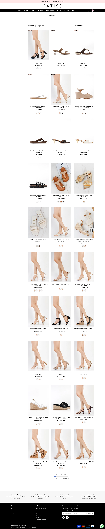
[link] (16, 495)
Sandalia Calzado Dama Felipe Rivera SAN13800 (61, 373)
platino (37, 335)
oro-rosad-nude (39, 202)
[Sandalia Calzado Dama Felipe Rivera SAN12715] (38, 267)
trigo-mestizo (83, 467)
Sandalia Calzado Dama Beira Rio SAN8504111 (84, 62)
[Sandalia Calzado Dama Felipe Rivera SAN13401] (38, 311)
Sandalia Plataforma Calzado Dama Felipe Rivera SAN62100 (61, 418)
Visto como (31, 25)
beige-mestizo (60, 379)
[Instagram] (67, 517)
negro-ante (61, 335)
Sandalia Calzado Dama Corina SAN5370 (61, 284)
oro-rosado (34, 290)
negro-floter (60, 424)
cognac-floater (62, 424)
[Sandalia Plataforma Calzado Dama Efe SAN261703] (38, 444)
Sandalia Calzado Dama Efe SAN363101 (84, 373)
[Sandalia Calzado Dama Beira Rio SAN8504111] (84, 45)
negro (62, 113)
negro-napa (83, 335)
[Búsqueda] (85, 11)
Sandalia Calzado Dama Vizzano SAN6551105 (38, 62)
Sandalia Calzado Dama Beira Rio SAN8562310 (61, 62)
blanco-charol (37, 424)
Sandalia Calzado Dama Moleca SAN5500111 (38, 196)
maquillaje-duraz (39, 468)
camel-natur (85, 246)
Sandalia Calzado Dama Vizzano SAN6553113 (38, 240)
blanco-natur (83, 246)
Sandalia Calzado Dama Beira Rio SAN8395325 (38, 107)
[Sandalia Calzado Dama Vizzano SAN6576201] (61, 134)
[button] (36, 26)
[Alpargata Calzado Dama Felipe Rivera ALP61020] (84, 311)
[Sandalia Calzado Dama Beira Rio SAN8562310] (61, 45)
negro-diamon (37, 202)
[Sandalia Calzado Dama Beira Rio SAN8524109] (61, 178)
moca (39, 246)
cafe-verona (39, 379)
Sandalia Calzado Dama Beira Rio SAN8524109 (61, 196)
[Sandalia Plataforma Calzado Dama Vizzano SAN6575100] (84, 89)
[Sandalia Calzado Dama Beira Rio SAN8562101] (61, 222)
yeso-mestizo (85, 467)
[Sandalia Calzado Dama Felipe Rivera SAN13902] (38, 356)
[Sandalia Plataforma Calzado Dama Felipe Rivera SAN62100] (61, 400)
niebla (39, 335)
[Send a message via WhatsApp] (102, 526)
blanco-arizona (85, 290)
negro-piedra (37, 68)
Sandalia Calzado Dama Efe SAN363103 (84, 417)
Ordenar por (79, 25)
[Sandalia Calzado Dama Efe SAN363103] (84, 400)
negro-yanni (85, 422)
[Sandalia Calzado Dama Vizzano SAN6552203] (61, 444)
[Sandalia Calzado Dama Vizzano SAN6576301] (84, 134)
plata (37, 290)
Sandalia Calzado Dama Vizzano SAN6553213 (84, 196)
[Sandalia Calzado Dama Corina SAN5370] (61, 267)
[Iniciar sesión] (88, 11)
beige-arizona (83, 290)
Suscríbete (89, 513)
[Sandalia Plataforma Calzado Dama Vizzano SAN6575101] (84, 222)
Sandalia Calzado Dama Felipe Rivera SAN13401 (38, 329)
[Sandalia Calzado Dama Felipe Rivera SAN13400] (84, 267)
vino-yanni (83, 422)
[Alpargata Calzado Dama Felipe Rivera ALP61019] (38, 400)
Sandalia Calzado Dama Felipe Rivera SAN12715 (38, 285)
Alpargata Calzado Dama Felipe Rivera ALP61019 (38, 418)
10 (63, 478)
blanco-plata (37, 113)
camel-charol (39, 424)
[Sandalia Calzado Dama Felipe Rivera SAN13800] (61, 356)
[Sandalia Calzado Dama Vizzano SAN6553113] (38, 222)
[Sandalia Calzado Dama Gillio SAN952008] (61, 311)
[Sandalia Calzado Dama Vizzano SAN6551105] (38, 45)
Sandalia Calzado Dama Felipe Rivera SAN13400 (84, 285)
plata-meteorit (85, 378)
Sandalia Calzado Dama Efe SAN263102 (84, 462)
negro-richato (39, 290)
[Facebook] (63, 517)
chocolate (83, 68)
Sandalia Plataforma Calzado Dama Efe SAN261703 (38, 462)
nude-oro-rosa (39, 113)
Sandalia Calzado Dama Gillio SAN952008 (61, 329)
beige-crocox (37, 379)
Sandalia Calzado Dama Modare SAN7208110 (38, 151)
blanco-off (60, 113)
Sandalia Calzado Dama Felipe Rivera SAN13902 (38, 373)
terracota (62, 246)
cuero (62, 289)
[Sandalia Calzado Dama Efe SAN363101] (84, 356)
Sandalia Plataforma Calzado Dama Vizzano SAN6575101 (84, 240)
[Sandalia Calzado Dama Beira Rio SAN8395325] (38, 89)
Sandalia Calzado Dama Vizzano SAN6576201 (61, 151)
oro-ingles (83, 378)
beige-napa (85, 335)
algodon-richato (42, 290)
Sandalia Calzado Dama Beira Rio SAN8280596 (61, 107)
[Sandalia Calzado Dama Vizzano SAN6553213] (84, 178)
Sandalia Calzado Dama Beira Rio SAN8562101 (61, 240)
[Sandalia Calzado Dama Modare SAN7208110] (38, 134)
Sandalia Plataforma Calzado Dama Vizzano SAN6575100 (84, 107)
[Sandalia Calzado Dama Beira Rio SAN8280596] (61, 89)
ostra (62, 68)
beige (83, 113)
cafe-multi (61, 157)
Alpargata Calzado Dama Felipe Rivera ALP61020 (84, 329)
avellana (37, 157)
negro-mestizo (62, 379)
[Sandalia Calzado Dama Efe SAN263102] (84, 444)
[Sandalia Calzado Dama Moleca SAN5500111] (38, 178)
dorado (39, 68)
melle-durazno (37, 468)
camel (60, 68)
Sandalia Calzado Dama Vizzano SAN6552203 (61, 462)
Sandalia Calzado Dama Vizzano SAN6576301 (84, 151)
